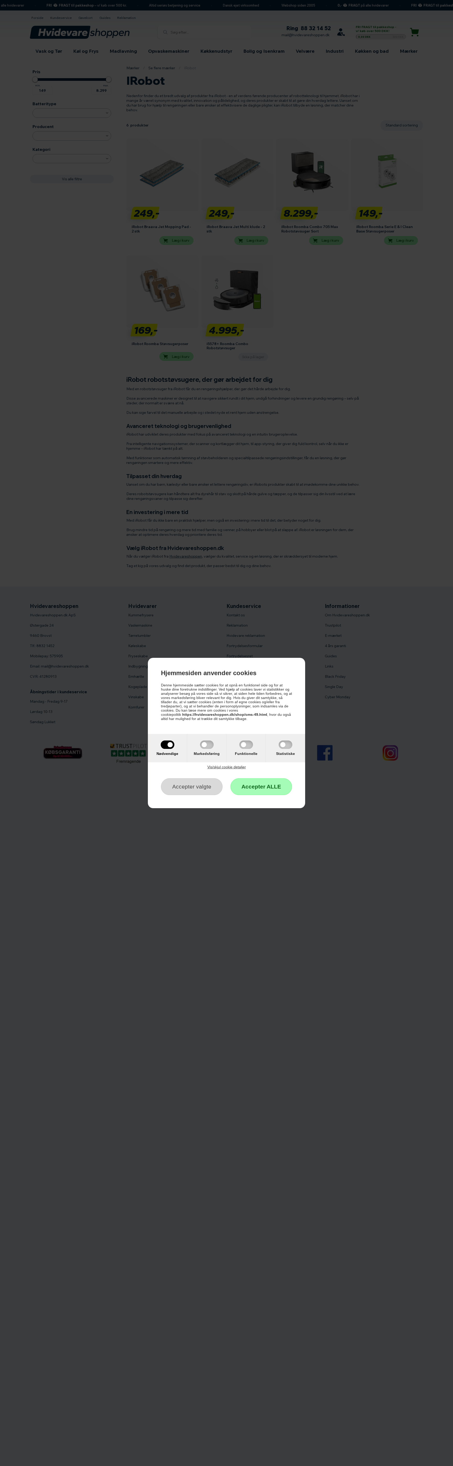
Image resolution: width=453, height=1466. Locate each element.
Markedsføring (207, 753)
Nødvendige (167, 753)
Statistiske (285, 753)
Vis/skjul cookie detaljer (226, 767)
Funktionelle (246, 753)
